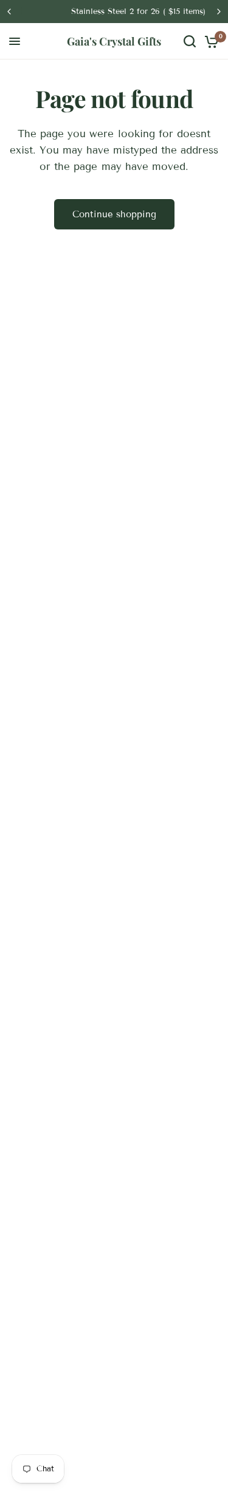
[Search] (189, 41)
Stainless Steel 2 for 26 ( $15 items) (119, 11)
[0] (209, 41)
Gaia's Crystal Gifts (114, 41)
